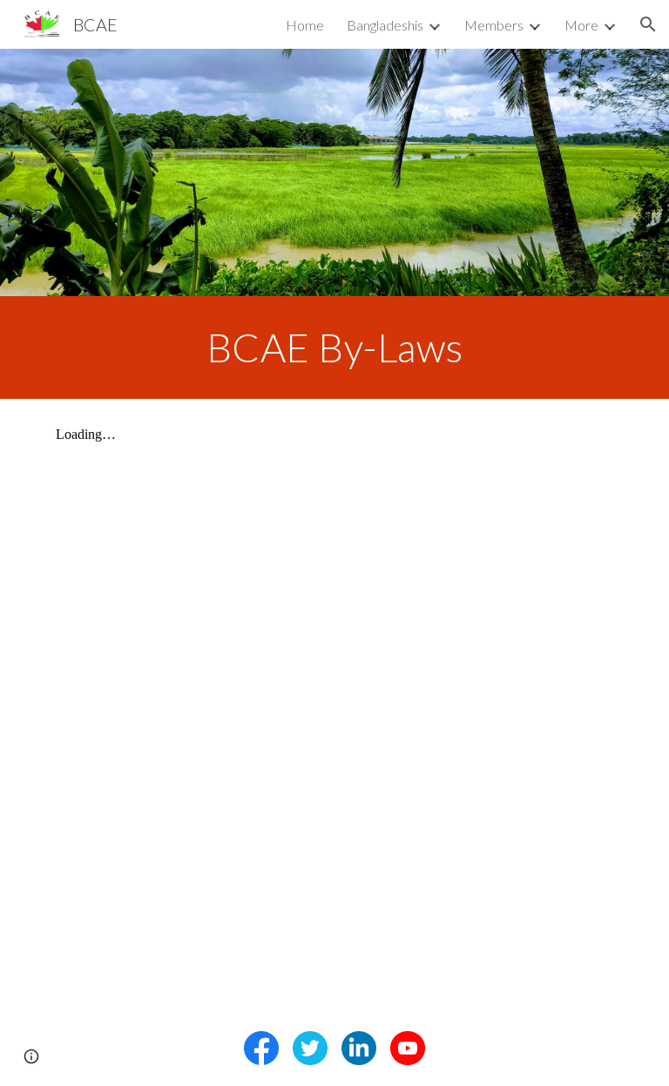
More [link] (581, 25)
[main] (334, 347)
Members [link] (494, 25)
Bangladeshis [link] (385, 25)
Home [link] (305, 25)
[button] (648, 24)
